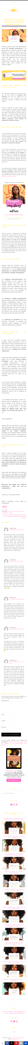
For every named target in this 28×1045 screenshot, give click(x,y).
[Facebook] (7, 1043)
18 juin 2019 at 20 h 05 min (17, 629)
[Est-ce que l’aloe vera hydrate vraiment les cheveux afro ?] (14, 869)
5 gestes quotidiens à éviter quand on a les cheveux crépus (14, 907)
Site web (3, 727)
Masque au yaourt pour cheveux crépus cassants (14, 872)
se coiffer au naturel (13, 511)
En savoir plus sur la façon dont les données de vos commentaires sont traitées (14, 743)
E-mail (3, 720)
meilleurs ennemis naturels (9, 176)
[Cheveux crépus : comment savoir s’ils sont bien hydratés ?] (14, 976)
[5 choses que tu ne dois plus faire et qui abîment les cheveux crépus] (14, 833)
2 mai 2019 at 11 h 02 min (16, 561)
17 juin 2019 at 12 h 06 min (17, 599)
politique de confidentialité (16, 1013)
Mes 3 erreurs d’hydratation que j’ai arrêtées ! (14, 980)
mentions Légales (7, 1011)
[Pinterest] (16, 1043)
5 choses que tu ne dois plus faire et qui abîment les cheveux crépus (14, 819)
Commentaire (5, 700)
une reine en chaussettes (14, 10)
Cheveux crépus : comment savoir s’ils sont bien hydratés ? (14, 962)
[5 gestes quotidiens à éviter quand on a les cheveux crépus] (14, 922)
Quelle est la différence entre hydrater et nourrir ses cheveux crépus (14, 944)
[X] (11, 1043)
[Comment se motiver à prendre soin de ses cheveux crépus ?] (14, 904)
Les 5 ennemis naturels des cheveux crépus (14, 514)
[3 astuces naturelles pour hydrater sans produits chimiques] (14, 940)
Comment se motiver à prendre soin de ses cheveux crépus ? (14, 890)
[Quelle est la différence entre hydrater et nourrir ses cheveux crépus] (14, 959)
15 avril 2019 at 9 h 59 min (17, 529)
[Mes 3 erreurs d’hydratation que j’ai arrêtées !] (14, 994)
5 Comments (5, 509)
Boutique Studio (15, 1039)
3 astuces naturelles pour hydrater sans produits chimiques (14, 925)
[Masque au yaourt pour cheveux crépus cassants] (14, 886)
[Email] (21, 1043)
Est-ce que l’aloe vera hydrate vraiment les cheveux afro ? (14, 854)
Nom (3, 714)
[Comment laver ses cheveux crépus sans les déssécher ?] (14, 851)
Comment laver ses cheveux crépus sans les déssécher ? (14, 836)
